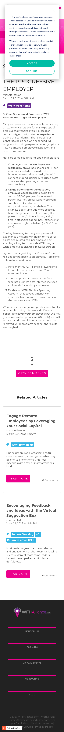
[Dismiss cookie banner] (54, 11)
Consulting (32, 679)
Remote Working (22, 534)
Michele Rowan (12, 95)
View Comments (32, 373)
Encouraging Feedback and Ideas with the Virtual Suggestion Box (31, 510)
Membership (32, 631)
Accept (32, 63)
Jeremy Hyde (14, 520)
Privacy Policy (44, 726)
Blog (32, 694)
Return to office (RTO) (21, 540)
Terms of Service (22, 726)
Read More (18, 478)
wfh (37, 534)
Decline (32, 71)
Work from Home (19, 105)
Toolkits (32, 647)
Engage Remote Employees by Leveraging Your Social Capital (31, 421)
